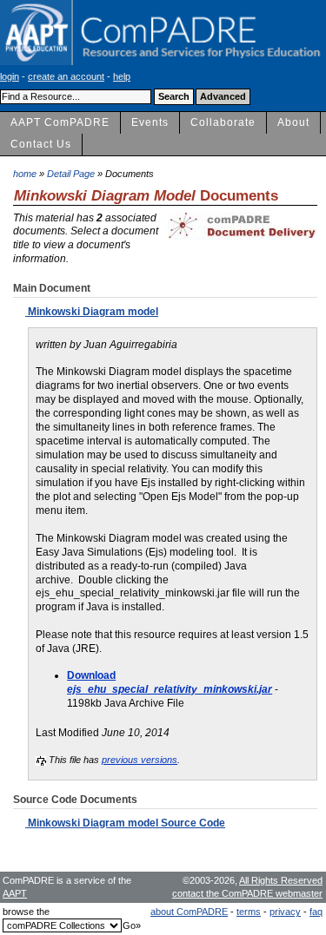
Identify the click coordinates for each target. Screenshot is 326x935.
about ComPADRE (189, 911)
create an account (66, 76)
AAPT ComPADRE (60, 122)
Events (150, 122)
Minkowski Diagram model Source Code (125, 823)
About (293, 122)
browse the (26, 911)
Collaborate (223, 122)
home (25, 173)
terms (248, 911)
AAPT (15, 893)
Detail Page (71, 173)
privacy (285, 911)
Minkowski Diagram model (91, 312)
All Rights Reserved (281, 880)
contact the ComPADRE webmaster (247, 893)
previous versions (139, 759)
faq (316, 911)
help (121, 76)
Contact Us (40, 144)
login (9, 76)
